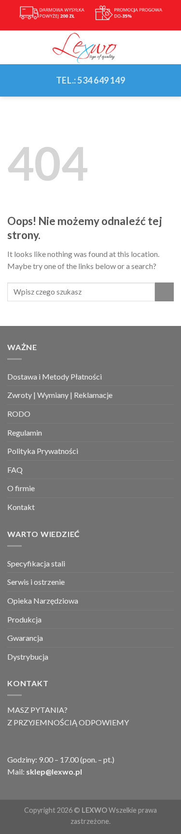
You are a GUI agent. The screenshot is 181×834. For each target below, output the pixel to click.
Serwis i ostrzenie (36, 581)
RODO (18, 413)
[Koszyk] (169, 47)
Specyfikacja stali (36, 563)
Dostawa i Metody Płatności (54, 376)
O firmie (21, 488)
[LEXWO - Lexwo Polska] (90, 47)
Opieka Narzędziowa (42, 600)
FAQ (15, 469)
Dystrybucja (27, 656)
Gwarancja (25, 637)
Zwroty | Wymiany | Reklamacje (59, 394)
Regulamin (24, 432)
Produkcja (24, 619)
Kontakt (21, 506)
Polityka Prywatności (42, 450)
